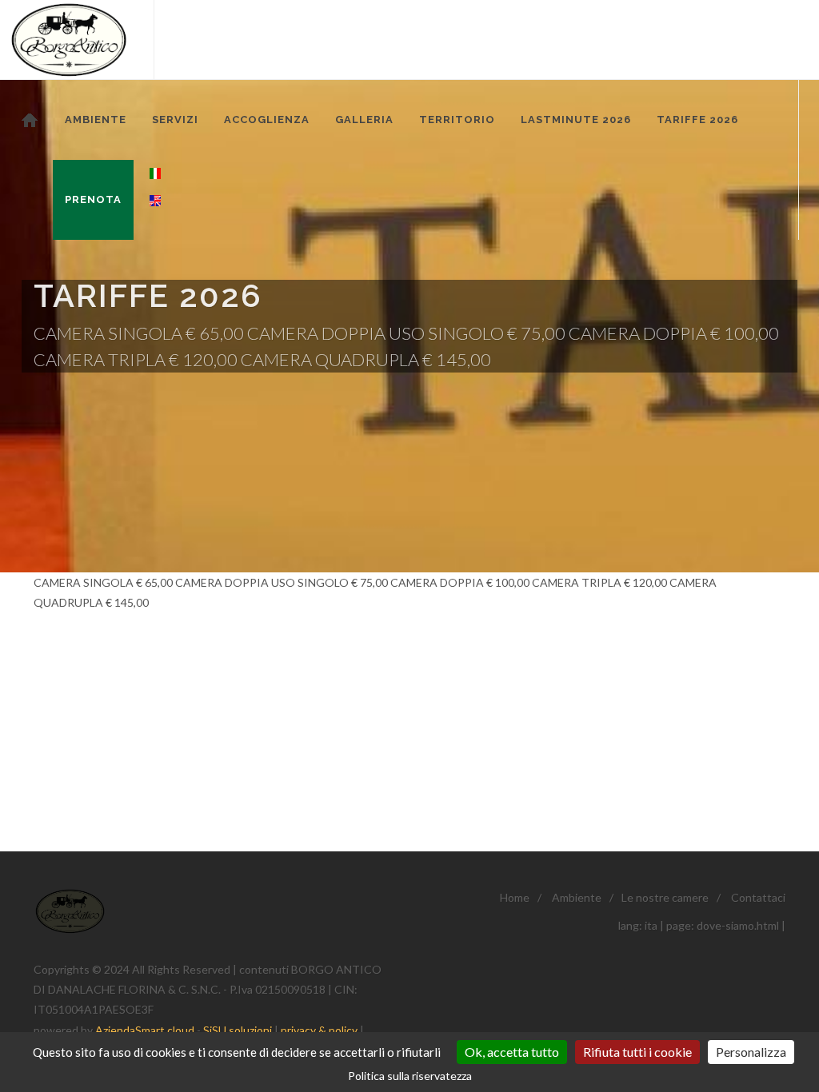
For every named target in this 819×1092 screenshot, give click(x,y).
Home (514, 897)
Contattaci (758, 897)
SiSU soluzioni (237, 1030)
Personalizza (751, 1051)
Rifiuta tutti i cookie (637, 1051)
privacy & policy (319, 1030)
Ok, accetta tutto (512, 1051)
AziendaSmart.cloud (144, 1030)
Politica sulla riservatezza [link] (410, 1075)
